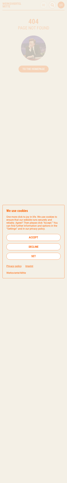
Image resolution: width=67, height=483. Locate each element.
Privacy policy (14, 266)
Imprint (29, 266)
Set (33, 256)
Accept (33, 237)
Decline (33, 246)
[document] (33, 241)
